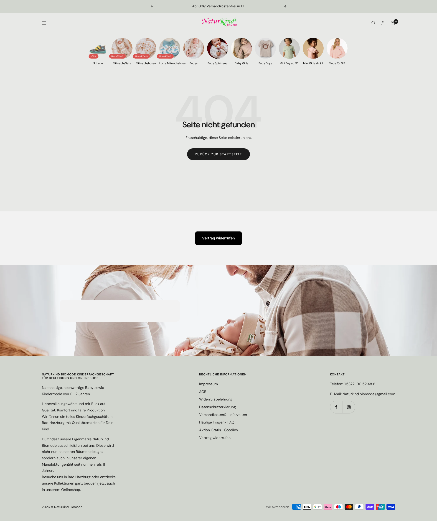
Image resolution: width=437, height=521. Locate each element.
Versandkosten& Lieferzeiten (223, 414)
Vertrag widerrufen (218, 238)
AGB (202, 391)
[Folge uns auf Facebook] (336, 407)
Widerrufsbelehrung (215, 399)
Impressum (208, 384)
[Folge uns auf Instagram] (349, 407)
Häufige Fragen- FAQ (216, 422)
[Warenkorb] (393, 23)
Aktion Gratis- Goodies (218, 430)
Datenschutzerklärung (217, 407)
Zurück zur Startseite (218, 154)
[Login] (383, 23)
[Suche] (373, 23)
